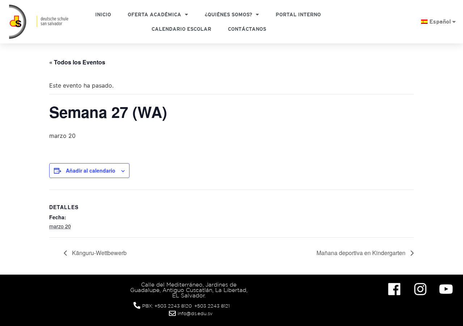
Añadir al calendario (90, 170)
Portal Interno (298, 14)
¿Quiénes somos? (228, 14)
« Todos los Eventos (77, 62)
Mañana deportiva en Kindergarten (362, 253)
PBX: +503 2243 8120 (167, 306)
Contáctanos (247, 29)
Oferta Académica (154, 14)
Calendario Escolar (181, 29)
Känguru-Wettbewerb (99, 253)
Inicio (103, 14)
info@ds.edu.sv (195, 313)
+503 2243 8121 (212, 306)
